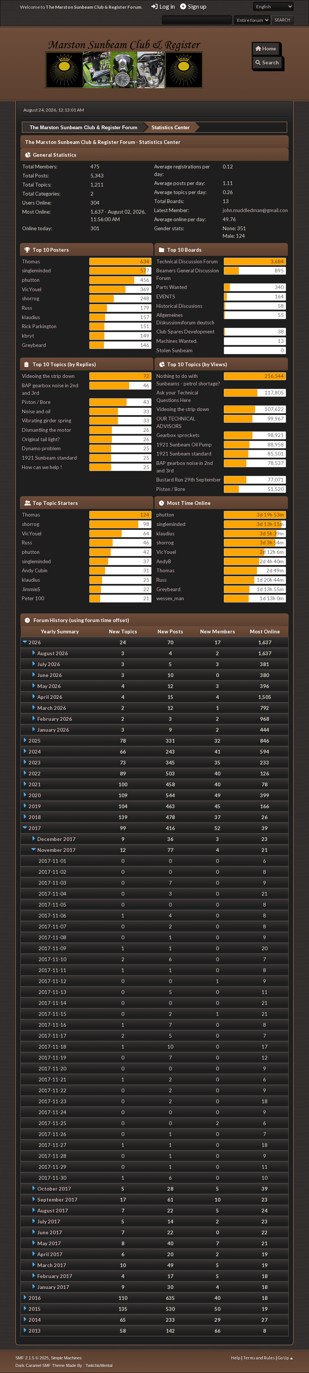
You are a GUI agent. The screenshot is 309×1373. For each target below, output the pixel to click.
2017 (35, 828)
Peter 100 (33, 598)
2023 (35, 763)
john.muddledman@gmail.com (256, 210)
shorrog (30, 298)
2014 (35, 1320)
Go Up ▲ (286, 1357)
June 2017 (49, 1232)
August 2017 (52, 1211)
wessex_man (170, 598)
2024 (35, 752)
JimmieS (31, 589)
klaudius (31, 317)
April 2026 (49, 697)
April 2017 (49, 1254)
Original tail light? (41, 439)
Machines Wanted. (176, 341)
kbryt (28, 336)
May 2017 (49, 1243)
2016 (35, 1298)
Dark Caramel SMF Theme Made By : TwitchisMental (63, 1365)
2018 (35, 817)
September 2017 (57, 1200)
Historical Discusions (179, 306)
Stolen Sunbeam (174, 350)
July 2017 (48, 1222)
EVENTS (165, 297)
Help (235, 1357)
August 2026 (52, 653)
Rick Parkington (39, 326)
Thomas (31, 261)
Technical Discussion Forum (187, 261)
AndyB (163, 561)
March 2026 (51, 708)
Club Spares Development (185, 332)
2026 (35, 642)
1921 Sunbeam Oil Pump (184, 445)
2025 (35, 741)
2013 (35, 1331)
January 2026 (53, 730)
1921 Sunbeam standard (49, 458)
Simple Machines (66, 1358)
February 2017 (54, 1276)
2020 (35, 795)
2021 (35, 784)
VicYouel (31, 289)
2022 (35, 774)
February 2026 (54, 719)
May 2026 (49, 686)
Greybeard (34, 345)
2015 (35, 1309)
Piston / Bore (36, 402)
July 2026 (48, 664)
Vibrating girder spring (46, 420)
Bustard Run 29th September (188, 480)
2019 (35, 806)
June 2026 (49, 675)
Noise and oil (36, 411)
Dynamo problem (41, 448)
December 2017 (56, 839)
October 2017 (54, 1189)
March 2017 (51, 1265)
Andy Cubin (34, 570)
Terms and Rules (259, 1357)
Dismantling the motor (46, 430)
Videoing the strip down (48, 376)
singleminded (36, 271)
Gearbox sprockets (177, 435)
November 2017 (56, 850)
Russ (27, 308)
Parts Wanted (171, 287)
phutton (31, 280)
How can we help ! (42, 467)
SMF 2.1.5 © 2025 (32, 1358)
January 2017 (53, 1287)
